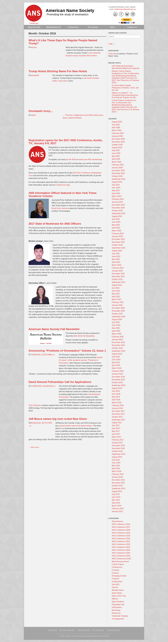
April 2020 (116, 331)
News (112, 27)
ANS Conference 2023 (121, 547)
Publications (117, 607)
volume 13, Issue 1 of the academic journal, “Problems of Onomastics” (81, 360)
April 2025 (116, 159)
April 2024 (116, 193)
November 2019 (118, 345)
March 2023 (116, 231)
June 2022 (116, 256)
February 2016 (118, 474)
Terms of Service (113, 630)
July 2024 (116, 185)
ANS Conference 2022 (121, 544)
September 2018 (118, 385)
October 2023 (117, 211)
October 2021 (117, 279)
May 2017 (116, 431)
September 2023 (118, 213)
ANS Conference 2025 (121, 553)
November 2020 (118, 311)
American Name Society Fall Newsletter (54, 329)
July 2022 (116, 254)
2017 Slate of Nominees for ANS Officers (55, 223)
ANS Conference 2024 (121, 550)
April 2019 (116, 365)
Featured (115, 579)
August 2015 (117, 491)
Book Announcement (120, 561)
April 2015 (116, 503)
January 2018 (117, 408)
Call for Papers (118, 564)
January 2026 (117, 136)
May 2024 (116, 190)
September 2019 (118, 351)
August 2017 (117, 423)
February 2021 (118, 302)
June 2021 (116, 291)
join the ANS (70, 159)
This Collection (35, 405)
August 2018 (117, 388)
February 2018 (118, 405)
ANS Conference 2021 (121, 541)
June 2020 (116, 325)
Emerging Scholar (119, 576)
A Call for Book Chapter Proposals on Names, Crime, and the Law (125, 87)
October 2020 (117, 314)
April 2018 (116, 400)
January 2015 (117, 511)
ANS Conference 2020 (121, 539)
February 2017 (118, 440)
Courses (115, 573)
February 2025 (118, 165)
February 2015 (118, 509)
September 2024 (118, 179)
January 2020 (117, 339)
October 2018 (117, 382)
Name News (117, 593)
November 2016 (118, 448)
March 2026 (116, 130)
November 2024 (118, 173)
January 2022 (117, 271)
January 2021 (117, 305)
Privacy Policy (98, 630)
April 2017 (116, 434)
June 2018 (116, 394)
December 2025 (118, 139)
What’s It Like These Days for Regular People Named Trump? (63, 42)
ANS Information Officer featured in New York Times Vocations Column (62, 194)
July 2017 (116, 425)
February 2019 (118, 371)
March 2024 (116, 196)
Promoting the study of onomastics (67, 14)
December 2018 (118, 377)
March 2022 (116, 265)
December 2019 (118, 342)
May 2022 (116, 259)
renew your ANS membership (90, 159)
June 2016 (116, 463)
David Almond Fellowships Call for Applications (60, 381)
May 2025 (116, 156)
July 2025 (116, 150)
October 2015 (117, 486)
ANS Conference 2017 (121, 527)
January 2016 (117, 477)
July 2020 (116, 322)
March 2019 (116, 368)
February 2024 (118, 199)
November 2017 (118, 414)
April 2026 (116, 127)
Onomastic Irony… (41, 111)
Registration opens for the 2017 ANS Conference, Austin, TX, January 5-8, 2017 (66, 142)
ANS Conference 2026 (121, 556)
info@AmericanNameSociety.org (125, 9)
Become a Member (67, 630)
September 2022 (118, 248)
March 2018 (116, 403)
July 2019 (116, 357)
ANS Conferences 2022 (121, 559)
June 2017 (116, 428)
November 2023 (118, 208)
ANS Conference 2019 (121, 536)
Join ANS (115, 584)
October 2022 (117, 245)
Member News (118, 590)
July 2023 (116, 219)
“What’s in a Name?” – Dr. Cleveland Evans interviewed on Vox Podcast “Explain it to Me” (125, 95)
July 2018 (116, 391)
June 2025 (116, 153)
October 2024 (117, 176)
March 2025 (116, 162)
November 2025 (118, 142)
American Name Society (70, 10)
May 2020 (116, 328)
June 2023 (116, 222)
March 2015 (116, 506)
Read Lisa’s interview (60, 208)
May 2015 (116, 500)
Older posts (34, 447)
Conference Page (63, 185)
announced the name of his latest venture (75, 426)
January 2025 (117, 168)
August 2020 (117, 319)
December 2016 (118, 445)
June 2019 (116, 360)
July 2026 (116, 125)
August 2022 (117, 251)
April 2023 (116, 228)
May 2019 (116, 362)
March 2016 (116, 471)
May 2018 (116, 397)
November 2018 (118, 380)
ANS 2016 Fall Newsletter (84, 336)
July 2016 (116, 460)
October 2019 (117, 348)
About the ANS (34, 27)
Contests (115, 570)
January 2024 (117, 202)
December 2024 (118, 170)
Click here (112, 54)
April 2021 (116, 297)
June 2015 (116, 497)
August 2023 (117, 216)
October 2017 (117, 417)
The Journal (93, 27)
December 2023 (118, 205)
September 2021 (118, 282)
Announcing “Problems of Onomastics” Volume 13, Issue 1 (67, 350)
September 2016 (118, 454)
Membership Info (53, 27)
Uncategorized (118, 619)
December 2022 (118, 239)
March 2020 (116, 334)
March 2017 (116, 437)
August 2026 (117, 122)
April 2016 (116, 468)
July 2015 (116, 494)
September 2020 (118, 317)
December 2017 (118, 411)
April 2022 (116, 262)
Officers (115, 599)
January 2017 (117, 443)
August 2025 (117, 148)
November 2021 (118, 276)
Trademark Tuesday (120, 616)
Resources (116, 613)
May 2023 (116, 225)
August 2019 (117, 354)
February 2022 (118, 268)
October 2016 (117, 451)
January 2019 (117, 374)
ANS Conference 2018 (121, 530)
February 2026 (118, 133)
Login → (111, 44)
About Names (117, 521)
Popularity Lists (118, 604)
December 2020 (118, 308)
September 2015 (118, 488)
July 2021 (116, 288)
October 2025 (117, 145)
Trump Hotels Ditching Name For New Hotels (58, 71)
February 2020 (118, 337)
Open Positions (118, 602)
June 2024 (116, 188)
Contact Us (132, 27)
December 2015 (118, 480)
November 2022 (118, 242)
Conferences (73, 27)
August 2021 (117, 285)
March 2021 (116, 299)
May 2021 (116, 294)
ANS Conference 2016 (121, 524)
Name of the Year (119, 596)
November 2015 (118, 483)
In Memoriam (117, 582)
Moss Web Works (103, 636)
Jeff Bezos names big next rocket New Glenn (58, 418)
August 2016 (117, 457)
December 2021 (118, 274)
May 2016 (116, 466)
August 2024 (117, 182)
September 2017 (118, 420)
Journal (115, 587)
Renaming (116, 610)
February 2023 (118, 233)
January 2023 (117, 236)
